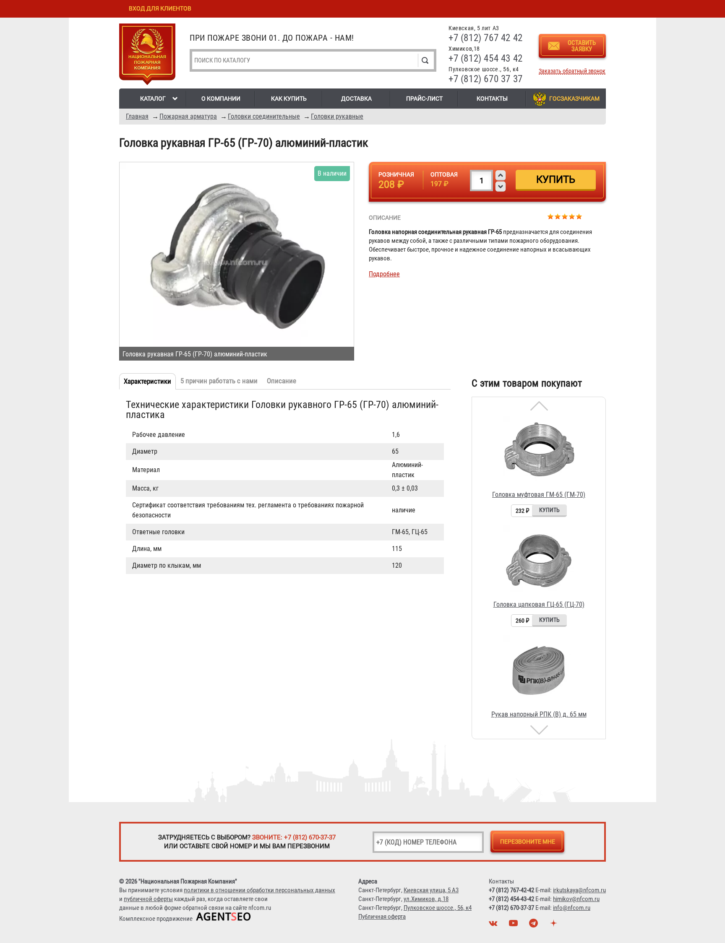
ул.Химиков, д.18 (426, 899)
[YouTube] (514, 925)
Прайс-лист (424, 98)
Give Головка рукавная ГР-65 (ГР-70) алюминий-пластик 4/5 (572, 216)
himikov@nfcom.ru (576, 899)
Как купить (289, 98)
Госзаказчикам (574, 98)
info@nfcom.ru (571, 908)
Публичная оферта (382, 916)
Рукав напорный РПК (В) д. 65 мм (539, 714)
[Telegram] (534, 925)
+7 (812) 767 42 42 (486, 38)
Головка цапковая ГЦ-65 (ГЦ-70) (538, 604)
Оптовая (444, 174)
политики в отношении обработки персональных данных (259, 890)
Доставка (356, 98)
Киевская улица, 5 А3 (431, 890)
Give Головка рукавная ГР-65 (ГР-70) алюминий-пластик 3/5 (565, 216)
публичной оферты (148, 899)
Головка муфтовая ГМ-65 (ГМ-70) (538, 495)
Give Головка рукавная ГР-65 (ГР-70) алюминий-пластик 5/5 (579, 216)
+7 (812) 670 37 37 (486, 79)
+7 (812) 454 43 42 (486, 58)
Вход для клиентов (160, 8)
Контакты (492, 98)
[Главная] (147, 55)
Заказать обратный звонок (572, 71)
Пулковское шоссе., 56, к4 (438, 908)
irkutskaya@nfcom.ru (579, 890)
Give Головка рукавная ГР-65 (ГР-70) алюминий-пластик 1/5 (550, 216)
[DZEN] (554, 925)
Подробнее (384, 274)
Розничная (396, 174)
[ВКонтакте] (494, 925)
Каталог (153, 98)
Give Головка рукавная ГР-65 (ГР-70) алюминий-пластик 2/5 (557, 216)
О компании (220, 98)
